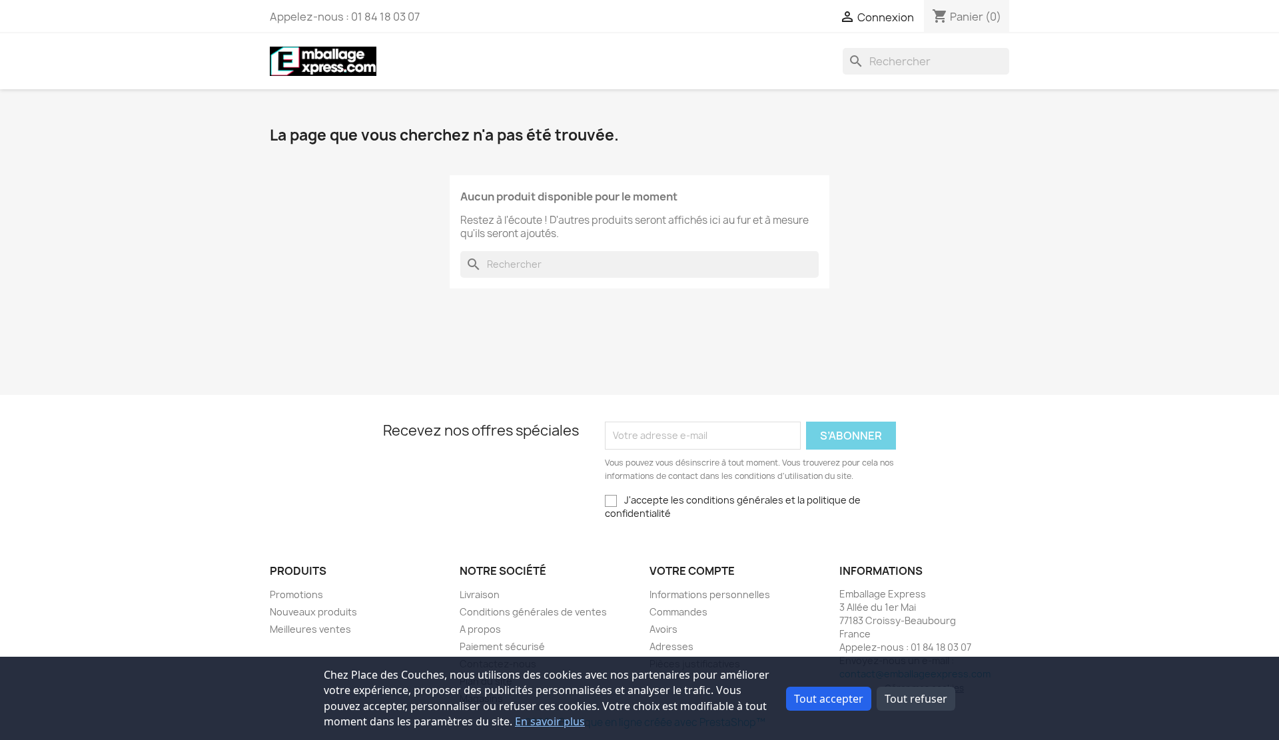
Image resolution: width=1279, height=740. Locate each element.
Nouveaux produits (313, 611)
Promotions (296, 594)
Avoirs (663, 629)
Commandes (678, 611)
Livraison (480, 594)
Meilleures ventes (310, 629)
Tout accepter (828, 698)
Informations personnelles (709, 594)
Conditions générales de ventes (533, 611)
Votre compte (692, 570)
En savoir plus (550, 721)
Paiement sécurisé (502, 646)
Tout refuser (916, 698)
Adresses (671, 646)
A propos (480, 629)
